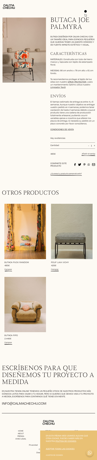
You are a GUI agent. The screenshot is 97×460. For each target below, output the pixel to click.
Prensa (20, 436)
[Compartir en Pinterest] (84, 164)
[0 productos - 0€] (85, 15)
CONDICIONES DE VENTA (62, 129)
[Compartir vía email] (93, 164)
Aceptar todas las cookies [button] (60, 448)
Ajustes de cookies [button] (54, 455)
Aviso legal (20, 438)
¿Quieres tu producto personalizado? (66, 173)
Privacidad (33, 445)
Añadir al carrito (88, 153)
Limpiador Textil (58, 87)
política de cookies (65, 441)
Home (20, 430)
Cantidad (54, 145)
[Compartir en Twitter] (79, 164)
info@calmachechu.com (24, 403)
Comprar (8, 269)
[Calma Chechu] (9, 6)
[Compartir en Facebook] (75, 164)
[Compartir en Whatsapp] (89, 164)
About (21, 433)
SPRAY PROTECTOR (77, 81)
